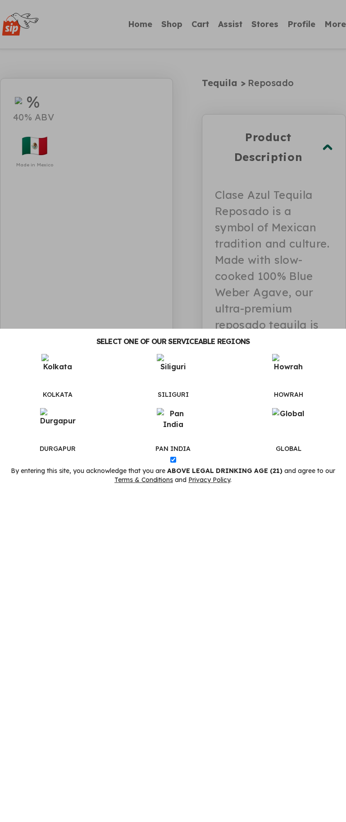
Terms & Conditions (143, 480)
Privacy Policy (209, 480)
